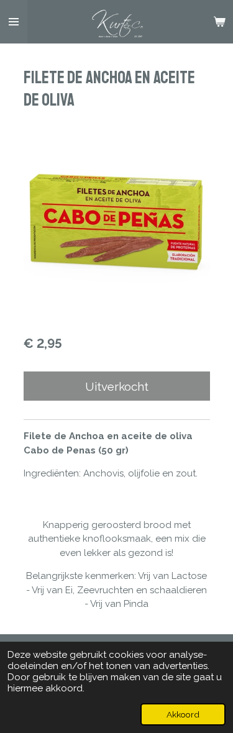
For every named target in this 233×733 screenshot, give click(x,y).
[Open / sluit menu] (13, 21)
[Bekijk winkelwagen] (219, 21)
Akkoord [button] (183, 714)
